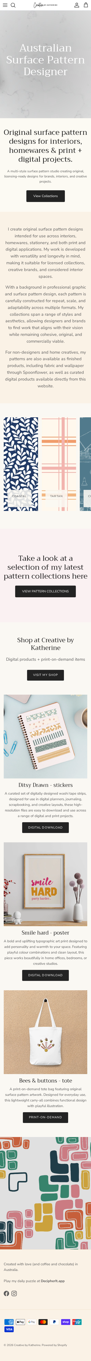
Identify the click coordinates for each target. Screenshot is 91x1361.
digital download (45, 827)
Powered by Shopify (54, 1345)
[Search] (15, 5)
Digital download (45, 975)
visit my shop (45, 675)
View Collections (45, 196)
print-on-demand (45, 1117)
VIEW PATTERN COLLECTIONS (45, 591)
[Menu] (5, 5)
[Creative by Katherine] (45, 5)
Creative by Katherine (27, 1345)
